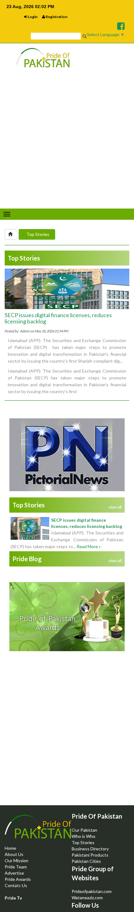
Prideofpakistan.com (92, 891)
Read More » (89, 546)
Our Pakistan (84, 830)
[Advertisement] (67, 737)
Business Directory (90, 848)
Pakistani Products (90, 855)
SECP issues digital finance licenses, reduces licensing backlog (58, 318)
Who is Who (83, 836)
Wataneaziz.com (87, 897)
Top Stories (37, 234)
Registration (56, 16)
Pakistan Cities (86, 861)
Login (32, 16)
